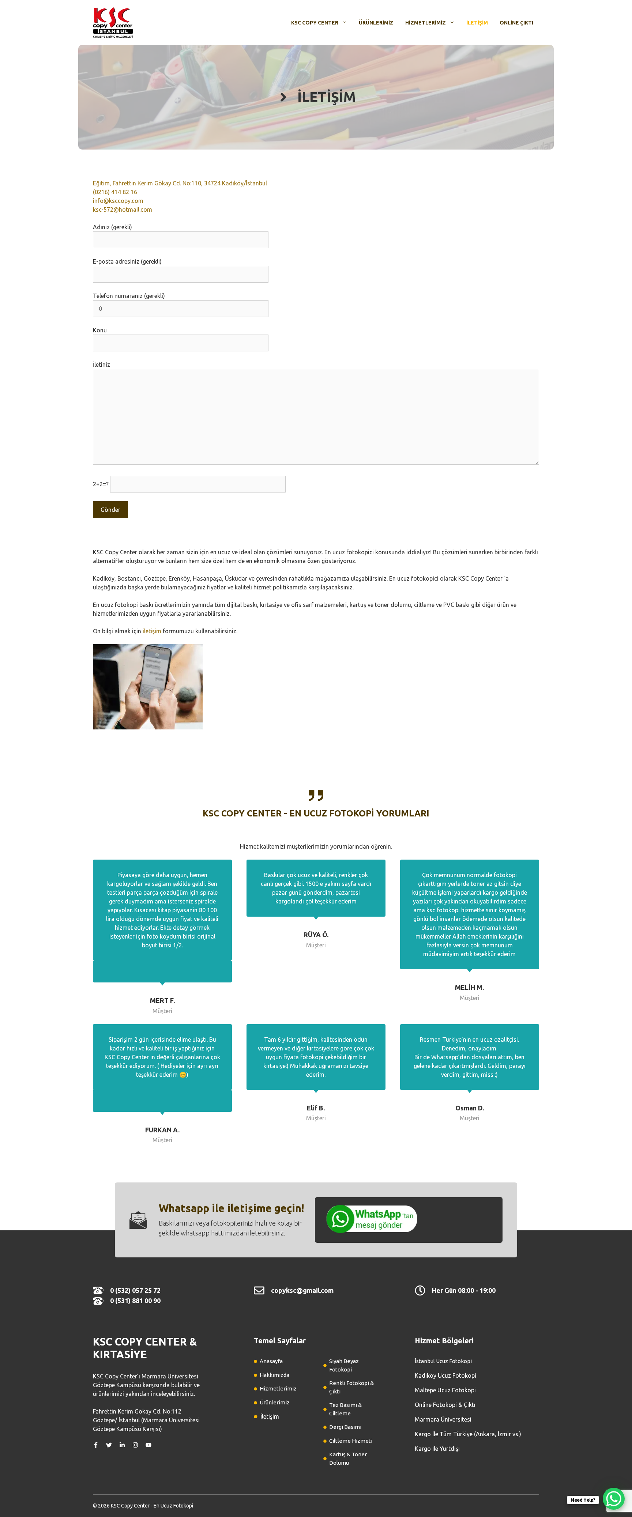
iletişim (152, 631)
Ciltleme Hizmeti (350, 1441)
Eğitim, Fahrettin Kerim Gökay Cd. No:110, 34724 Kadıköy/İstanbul (180, 183)
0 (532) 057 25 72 (135, 1290)
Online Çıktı (516, 23)
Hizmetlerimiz (425, 23)
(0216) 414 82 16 (115, 192)
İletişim (477, 23)
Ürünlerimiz (376, 23)
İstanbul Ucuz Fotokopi (443, 1361)
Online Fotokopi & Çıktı (445, 1404)
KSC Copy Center (314, 23)
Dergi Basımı (345, 1427)
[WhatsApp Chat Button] (614, 1499)
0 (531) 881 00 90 (135, 1300)
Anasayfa (271, 1361)
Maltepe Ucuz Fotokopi (445, 1390)
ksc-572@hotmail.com (122, 209)
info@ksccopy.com (118, 200)
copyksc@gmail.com (302, 1290)
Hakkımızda (274, 1375)
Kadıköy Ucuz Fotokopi (445, 1375)
